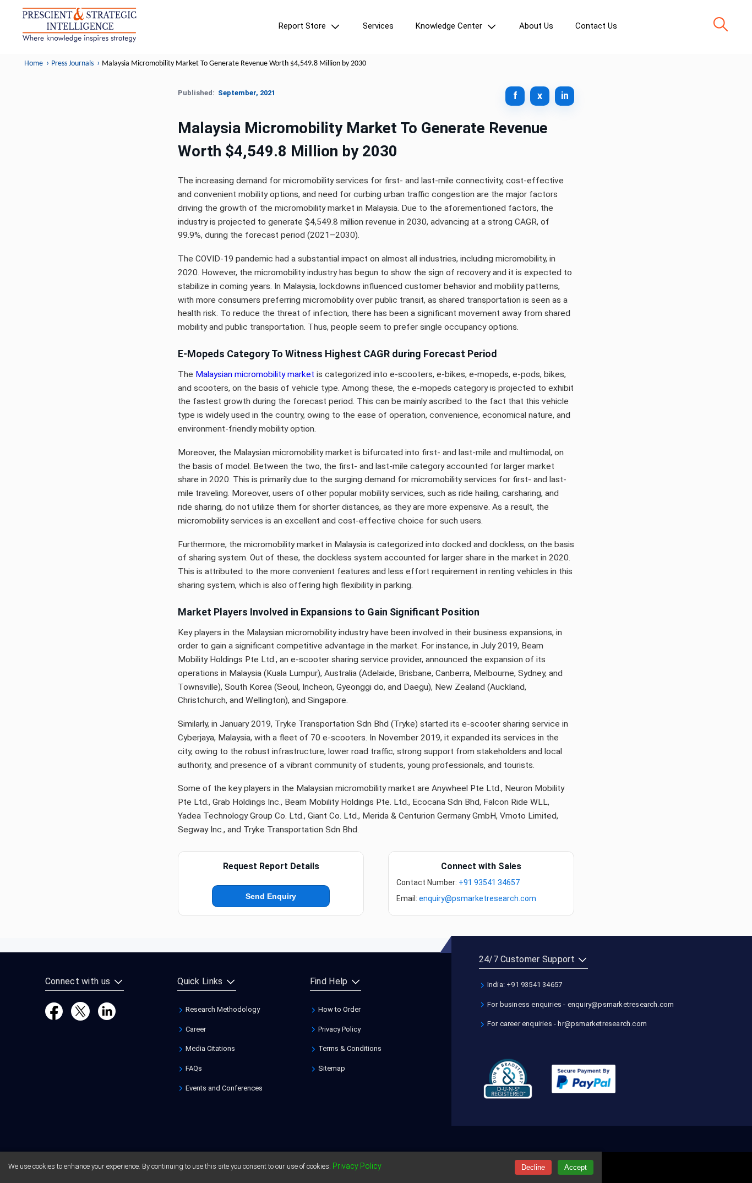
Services (378, 26)
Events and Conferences (223, 1088)
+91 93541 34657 (489, 882)
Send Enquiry (271, 896)
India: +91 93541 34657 (524, 984)
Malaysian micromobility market (254, 374)
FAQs (193, 1068)
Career (195, 1029)
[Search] (720, 24)
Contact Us (596, 26)
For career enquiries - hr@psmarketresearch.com (566, 1024)
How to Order (339, 1009)
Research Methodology (222, 1009)
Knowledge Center (450, 26)
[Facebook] (54, 1010)
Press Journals (72, 63)
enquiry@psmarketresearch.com (477, 898)
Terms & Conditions (349, 1048)
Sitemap (331, 1068)
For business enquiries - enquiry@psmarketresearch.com (580, 1004)
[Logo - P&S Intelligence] (79, 27)
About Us (536, 26)
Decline (533, 1167)
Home (33, 63)
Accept (575, 1167)
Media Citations (209, 1048)
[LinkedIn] (107, 1010)
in (565, 95)
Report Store (303, 26)
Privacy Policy (339, 1029)
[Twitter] (80, 1010)
